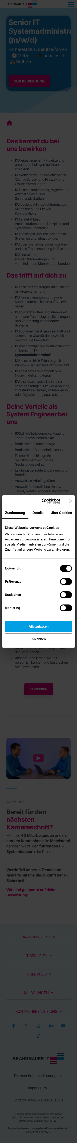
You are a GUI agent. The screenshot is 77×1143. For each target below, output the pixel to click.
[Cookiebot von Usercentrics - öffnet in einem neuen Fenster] (44, 501)
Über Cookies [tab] (61, 513)
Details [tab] (38, 513)
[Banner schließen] (70, 501)
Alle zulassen (39, 626)
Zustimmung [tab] (15, 513)
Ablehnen (38, 639)
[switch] (66, 581)
